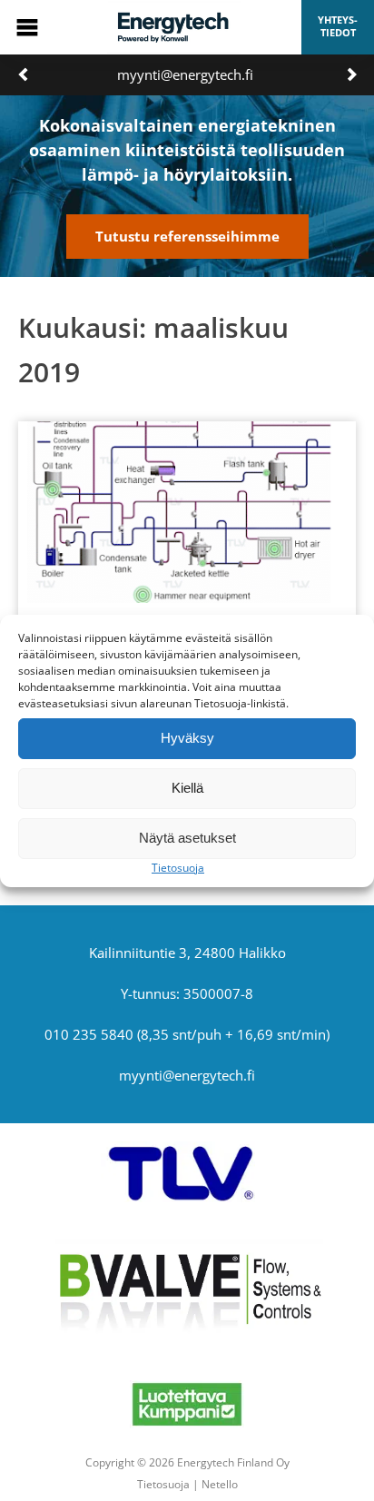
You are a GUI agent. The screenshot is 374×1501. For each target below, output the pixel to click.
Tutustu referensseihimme (187, 236)
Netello (220, 1484)
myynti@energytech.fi (185, 74)
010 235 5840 (88, 1034)
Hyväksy (187, 738)
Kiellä (187, 787)
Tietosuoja (178, 867)
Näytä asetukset (187, 837)
